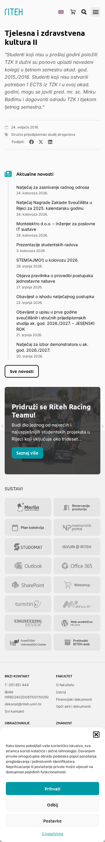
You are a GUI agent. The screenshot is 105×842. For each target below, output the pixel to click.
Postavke (52, 821)
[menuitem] (61, 11)
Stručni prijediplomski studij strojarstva (43, 134)
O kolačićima (52, 834)
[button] (96, 734)
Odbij (52, 805)
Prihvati (52, 789)
